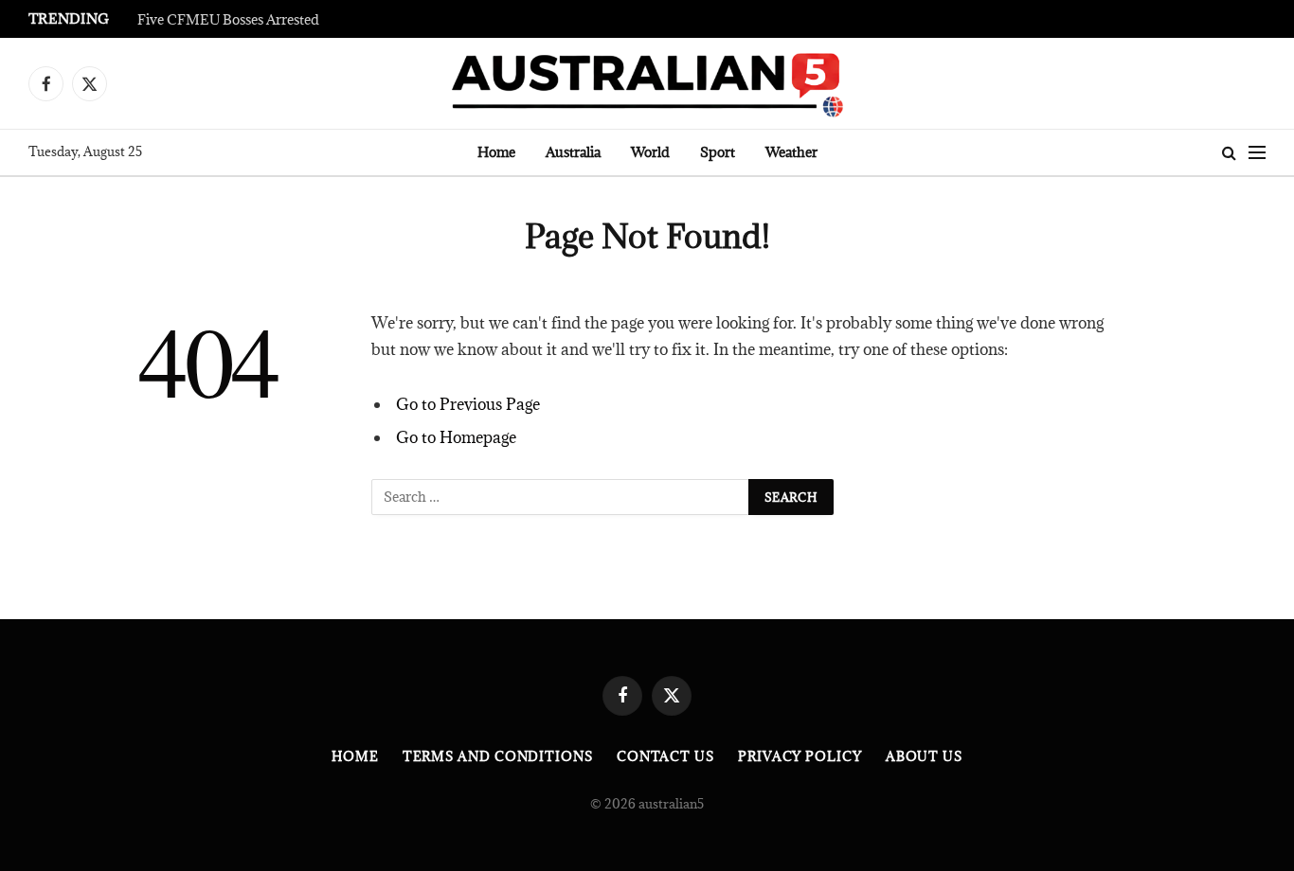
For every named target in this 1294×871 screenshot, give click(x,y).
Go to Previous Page (468, 404)
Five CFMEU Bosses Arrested (228, 19)
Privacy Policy (800, 756)
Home (496, 152)
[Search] (1229, 153)
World (650, 152)
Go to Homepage (456, 437)
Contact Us (665, 756)
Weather (791, 152)
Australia (573, 152)
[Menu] (1257, 153)
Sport (717, 152)
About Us (924, 756)
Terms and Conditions (498, 756)
